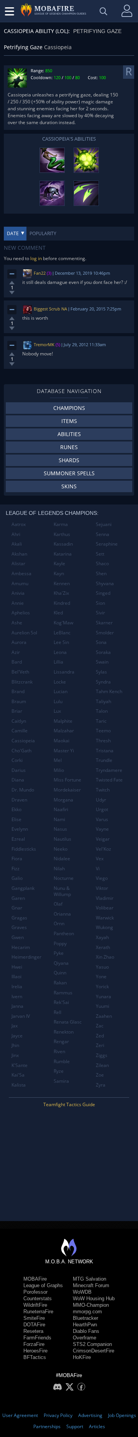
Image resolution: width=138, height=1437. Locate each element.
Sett (100, 554)
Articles (97, 1426)
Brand (18, 691)
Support (74, 1426)
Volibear (104, 907)
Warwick (105, 917)
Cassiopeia (23, 740)
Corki (17, 760)
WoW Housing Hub (94, 1298)
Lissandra (64, 672)
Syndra (103, 682)
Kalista (19, 1085)
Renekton (64, 1032)
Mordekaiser (67, 790)
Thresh (103, 740)
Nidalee (62, 858)
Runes (69, 447)
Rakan (60, 982)
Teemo (103, 730)
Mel (58, 760)
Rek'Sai (61, 1002)
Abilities (69, 434)
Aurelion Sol (24, 632)
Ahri (16, 534)
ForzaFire (33, 1344)
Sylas (101, 672)
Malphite (63, 721)
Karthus (62, 534)
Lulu (58, 701)
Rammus (63, 992)
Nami (59, 819)
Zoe (100, 1075)
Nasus (60, 829)
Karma (61, 524)
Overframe (84, 1338)
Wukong (104, 927)
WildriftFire (35, 1305)
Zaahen (104, 1016)
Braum (19, 701)
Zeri (100, 1045)
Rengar (61, 1041)
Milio (59, 770)
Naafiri (61, 809)
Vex (100, 858)
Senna (102, 534)
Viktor (102, 888)
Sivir (100, 612)
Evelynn (20, 829)
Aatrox (19, 524)
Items (69, 421)
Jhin (15, 1045)
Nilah (59, 868)
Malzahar (64, 730)
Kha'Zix (61, 593)
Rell (57, 1012)
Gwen (18, 937)
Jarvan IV (21, 1016)
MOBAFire (35, 1279)
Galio (17, 878)
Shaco (102, 563)
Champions (69, 408)
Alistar (18, 563)
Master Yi (64, 750)
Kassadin (63, 544)
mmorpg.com (87, 1311)
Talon (102, 711)
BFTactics (34, 1357)
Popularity (43, 233)
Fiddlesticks (24, 849)
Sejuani (104, 524)
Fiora (17, 858)
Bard (17, 662)
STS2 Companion (92, 1344)
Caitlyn (19, 721)
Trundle (104, 760)
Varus (102, 819)
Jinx (15, 1055)
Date (13, 233)
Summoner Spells (69, 473)
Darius (19, 770)
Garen (18, 898)
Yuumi (102, 1006)
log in (36, 258)
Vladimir (104, 898)
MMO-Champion (91, 1305)
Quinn (60, 972)
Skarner (104, 622)
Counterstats (37, 1298)
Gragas (19, 917)
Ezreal (18, 839)
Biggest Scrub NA (50, 309)
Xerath (103, 947)
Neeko (60, 849)
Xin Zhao (105, 957)
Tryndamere (109, 770)
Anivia (18, 593)
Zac (100, 1025)
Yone (101, 976)
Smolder (105, 632)
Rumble (62, 1061)
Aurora (19, 642)
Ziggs (101, 1055)
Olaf (58, 904)
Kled (58, 612)
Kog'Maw (63, 622)
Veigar (103, 839)
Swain (102, 662)
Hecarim (21, 947)
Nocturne (64, 878)
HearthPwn (85, 1324)
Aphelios (21, 612)
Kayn (59, 573)
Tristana (104, 750)
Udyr (101, 799)
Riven (59, 1051)
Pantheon (64, 933)
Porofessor (35, 1292)
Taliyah (103, 701)
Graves (19, 927)
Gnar (17, 907)
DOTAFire (34, 1324)
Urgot (102, 809)
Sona (101, 642)
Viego (102, 878)
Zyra (100, 1085)
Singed (103, 593)
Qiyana (61, 963)
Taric (101, 721)
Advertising (90, 1415)
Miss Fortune (67, 780)
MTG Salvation (89, 1279)
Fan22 (40, 273)
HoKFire (82, 1357)
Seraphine (107, 544)
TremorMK (44, 344)
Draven (19, 799)
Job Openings (122, 1415)
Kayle (59, 563)
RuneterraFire (38, 1311)
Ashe (17, 622)
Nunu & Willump (62, 891)
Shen (101, 573)
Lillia (58, 662)
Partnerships (47, 1426)
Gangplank (23, 888)
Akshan (19, 554)
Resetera (33, 1331)
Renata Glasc (68, 1022)
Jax (15, 1025)
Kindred (62, 603)
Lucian (60, 691)
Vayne (102, 829)
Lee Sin (61, 642)
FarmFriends (37, 1338)
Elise (16, 819)
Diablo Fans (86, 1331)
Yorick (102, 986)
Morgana (63, 799)
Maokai (61, 740)
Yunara (103, 996)
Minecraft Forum (91, 1285)
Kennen (62, 583)
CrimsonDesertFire (93, 1351)
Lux (57, 711)
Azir (16, 652)
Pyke (59, 953)
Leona (60, 652)
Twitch (103, 790)
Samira (61, 1081)
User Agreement (20, 1415)
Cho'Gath (21, 750)
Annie (18, 603)
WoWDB (82, 1292)
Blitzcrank (22, 682)
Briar (17, 711)
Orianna (62, 914)
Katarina (63, 554)
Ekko (16, 809)
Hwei (17, 967)
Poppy (60, 943)
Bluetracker (85, 1318)
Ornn (59, 923)
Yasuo (102, 967)
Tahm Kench (109, 691)
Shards (69, 460)
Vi (98, 868)
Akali (17, 544)
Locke (60, 682)
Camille (20, 730)
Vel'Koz (103, 849)
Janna (17, 1006)
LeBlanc (62, 632)
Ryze (59, 1071)
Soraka (103, 652)
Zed (100, 1035)
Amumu (20, 583)
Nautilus (62, 839)
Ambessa (21, 573)
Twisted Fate (109, 780)
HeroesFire (35, 1351)
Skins (69, 486)
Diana (18, 780)
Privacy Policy (58, 1415)
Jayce (17, 1035)
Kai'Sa (18, 1075)
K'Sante (20, 1065)
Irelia (17, 986)
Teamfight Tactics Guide (69, 1104)
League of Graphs (43, 1285)
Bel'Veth (20, 672)
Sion (100, 603)
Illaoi (16, 976)
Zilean (102, 1065)
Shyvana (105, 583)
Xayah (102, 937)
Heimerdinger (26, 957)
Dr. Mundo (23, 790)
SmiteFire (34, 1318)
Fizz (16, 868)
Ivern (17, 996)
